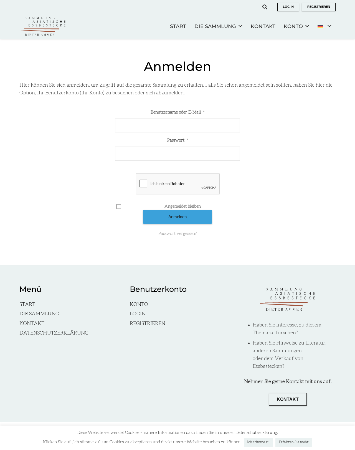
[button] (264, 7)
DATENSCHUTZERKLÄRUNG (53, 333)
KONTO (139, 304)
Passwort (177, 140)
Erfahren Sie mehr (294, 442)
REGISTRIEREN (147, 323)
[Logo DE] (43, 26)
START (27, 304)
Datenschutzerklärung (256, 433)
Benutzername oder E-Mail (177, 112)
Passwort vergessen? (177, 234)
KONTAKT (31, 323)
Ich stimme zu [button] (258, 442)
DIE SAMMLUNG (39, 313)
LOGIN (138, 313)
